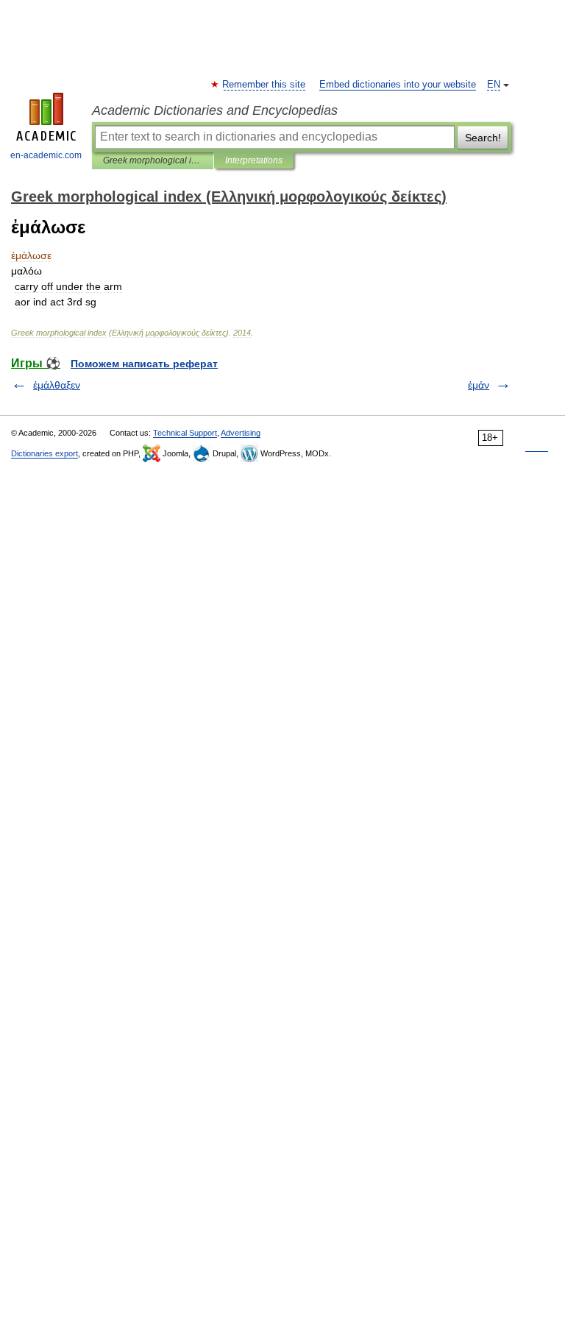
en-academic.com (46, 155)
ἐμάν (478, 385)
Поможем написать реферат (144, 363)
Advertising (240, 432)
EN (493, 84)
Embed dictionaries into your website (397, 84)
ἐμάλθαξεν (56, 385)
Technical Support (185, 432)
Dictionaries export (44, 453)
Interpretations (253, 160)
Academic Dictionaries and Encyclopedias (215, 110)
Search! (483, 138)
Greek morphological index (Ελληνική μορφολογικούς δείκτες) (152, 160)
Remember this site (264, 84)
